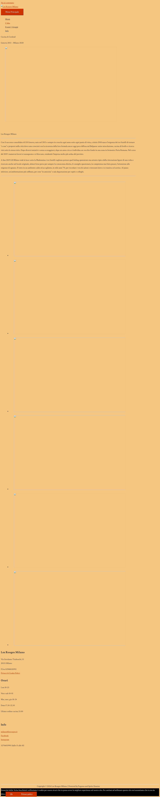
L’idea (7, 23)
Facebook (4, 735)
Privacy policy (26, 794)
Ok (11, 794)
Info (7, 31)
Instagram (5, 739)
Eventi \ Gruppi (11, 27)
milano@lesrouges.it (9, 731)
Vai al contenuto (7, 2)
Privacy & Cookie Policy (10, 673)
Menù (7, 19)
